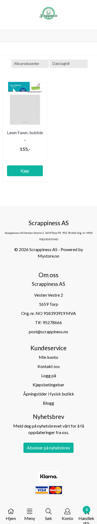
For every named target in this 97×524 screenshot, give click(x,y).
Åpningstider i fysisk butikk (48, 393)
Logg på (48, 375)
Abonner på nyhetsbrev (48, 447)
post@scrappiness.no (48, 331)
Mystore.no (48, 255)
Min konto (48, 357)
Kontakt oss (48, 366)
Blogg (48, 402)
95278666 (52, 322)
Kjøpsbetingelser (48, 384)
